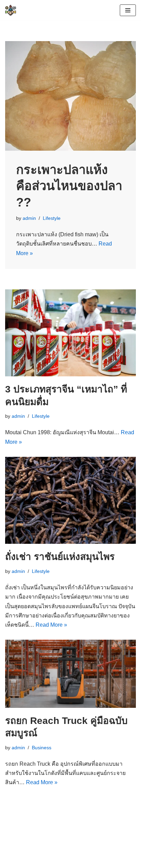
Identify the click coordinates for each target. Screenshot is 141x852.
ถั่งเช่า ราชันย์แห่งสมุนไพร (60, 556)
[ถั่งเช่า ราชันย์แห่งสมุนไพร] (70, 500)
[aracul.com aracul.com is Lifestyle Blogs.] (10, 10)
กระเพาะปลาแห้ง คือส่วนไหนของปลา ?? (69, 186)
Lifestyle (52, 218)
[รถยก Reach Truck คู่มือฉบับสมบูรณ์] (70, 674)
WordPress (66, 839)
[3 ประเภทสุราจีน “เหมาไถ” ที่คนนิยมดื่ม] (70, 333)
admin (29, 218)
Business (41, 747)
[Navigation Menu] (128, 10)
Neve (11, 839)
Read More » (51, 625)
